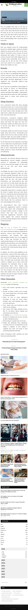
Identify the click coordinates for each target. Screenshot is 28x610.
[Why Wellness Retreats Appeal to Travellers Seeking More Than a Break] (20, 473)
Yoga (2, 544)
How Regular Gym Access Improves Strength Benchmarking (7, 465)
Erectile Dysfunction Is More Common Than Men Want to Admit (20, 465)
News (2, 538)
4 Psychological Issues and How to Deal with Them (14, 348)
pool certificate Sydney (18, 595)
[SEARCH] (25, 582)
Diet (2, 524)
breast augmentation (17, 591)
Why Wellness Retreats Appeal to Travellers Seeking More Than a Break (20, 480)
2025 (3, 560)
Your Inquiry (14, 1)
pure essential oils (6, 597)
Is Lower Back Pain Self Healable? (10, 420)
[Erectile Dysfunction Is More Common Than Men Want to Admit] (20, 458)
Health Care (4, 17)
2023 (3, 566)
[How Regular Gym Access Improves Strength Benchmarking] (7, 458)
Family (2, 526)
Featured (3, 528)
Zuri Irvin (5, 22)
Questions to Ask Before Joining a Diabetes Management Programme (7, 480)
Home (2, 532)
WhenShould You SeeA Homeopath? (14, 341)
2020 (3, 574)
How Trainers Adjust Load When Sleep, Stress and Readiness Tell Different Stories (14, 444)
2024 (3, 563)
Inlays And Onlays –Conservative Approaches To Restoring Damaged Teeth (14, 398)
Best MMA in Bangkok (6, 591)
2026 (3, 549)
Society (2, 542)
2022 (3, 568)
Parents (2, 540)
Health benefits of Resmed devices (10, 375)
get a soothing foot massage (18, 315)
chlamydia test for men (7, 593)
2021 (3, 571)
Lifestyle (3, 534)
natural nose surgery (6, 595)
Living (2, 536)
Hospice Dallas (17, 593)
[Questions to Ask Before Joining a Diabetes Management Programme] (7, 473)
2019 (3, 577)
